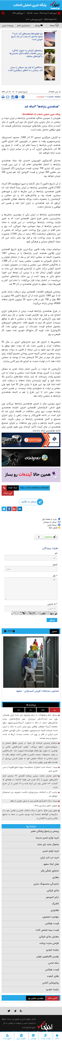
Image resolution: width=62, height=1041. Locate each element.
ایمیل (55, 564)
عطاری (55, 877)
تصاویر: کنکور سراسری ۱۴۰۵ (46, 805)
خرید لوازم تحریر (51, 851)
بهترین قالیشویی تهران (47, 956)
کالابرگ (55, 904)
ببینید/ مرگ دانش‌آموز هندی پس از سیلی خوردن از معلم (34, 801)
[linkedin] (19, 509)
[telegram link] (15, 1011)
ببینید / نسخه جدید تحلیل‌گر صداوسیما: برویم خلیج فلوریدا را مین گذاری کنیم (30, 769)
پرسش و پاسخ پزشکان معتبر (45, 831)
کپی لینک (7, 493)
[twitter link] (9, 1011)
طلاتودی (55, 910)
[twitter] (4, 509)
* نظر (55, 575)
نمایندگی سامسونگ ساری (46, 884)
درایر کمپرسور (52, 897)
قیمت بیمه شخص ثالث (47, 930)
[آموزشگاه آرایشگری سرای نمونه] (31, 474)
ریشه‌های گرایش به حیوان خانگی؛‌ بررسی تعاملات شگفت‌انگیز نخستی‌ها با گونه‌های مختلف (26, 53)
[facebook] (9, 509)
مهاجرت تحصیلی (50, 917)
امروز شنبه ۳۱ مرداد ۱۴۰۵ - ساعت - (41, 13)
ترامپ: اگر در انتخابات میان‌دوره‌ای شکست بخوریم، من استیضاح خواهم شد (30, 794)
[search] (3, 13)
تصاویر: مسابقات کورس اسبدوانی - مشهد (37, 691)
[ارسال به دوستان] (7, 97)
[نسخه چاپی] (3, 97)
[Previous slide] (14, 631)
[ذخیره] (12, 97)
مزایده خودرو (52, 950)
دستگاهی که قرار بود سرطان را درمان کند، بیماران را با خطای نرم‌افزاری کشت (25, 69)
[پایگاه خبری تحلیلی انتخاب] (55, 5)
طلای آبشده (53, 976)
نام (56, 553)
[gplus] (14, 509)
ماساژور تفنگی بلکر (50, 871)
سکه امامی (53, 963)
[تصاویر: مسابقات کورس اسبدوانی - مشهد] (31, 662)
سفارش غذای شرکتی (49, 937)
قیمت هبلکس (52, 923)
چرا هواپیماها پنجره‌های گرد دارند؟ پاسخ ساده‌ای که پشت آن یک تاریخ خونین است (27, 36)
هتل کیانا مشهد (51, 864)
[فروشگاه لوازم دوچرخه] (31, 457)
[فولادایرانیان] (31, 440)
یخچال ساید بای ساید (48, 844)
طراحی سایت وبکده (49, 943)
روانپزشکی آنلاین (50, 983)
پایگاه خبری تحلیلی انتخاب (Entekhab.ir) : (40, 114)
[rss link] (21, 1011)
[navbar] (59, 13)
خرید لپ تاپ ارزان (49, 857)
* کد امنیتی (52, 604)
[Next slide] (5, 631)
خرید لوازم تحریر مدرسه (47, 838)
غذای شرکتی (53, 890)
